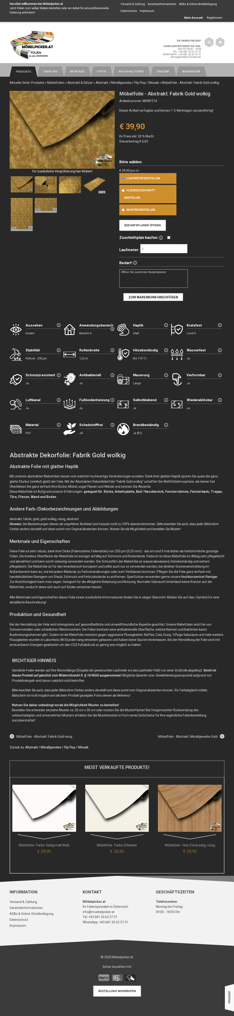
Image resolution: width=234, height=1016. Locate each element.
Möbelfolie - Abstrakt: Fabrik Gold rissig (44, 736)
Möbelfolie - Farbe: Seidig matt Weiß (44, 845)
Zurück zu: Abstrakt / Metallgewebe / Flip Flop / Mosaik (49, 747)
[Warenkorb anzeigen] (220, 42)
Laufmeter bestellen (143, 178)
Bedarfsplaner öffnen (142, 225)
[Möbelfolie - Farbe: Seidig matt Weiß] (44, 809)
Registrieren (214, 17)
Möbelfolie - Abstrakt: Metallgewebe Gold (188, 736)
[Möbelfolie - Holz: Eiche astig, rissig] (190, 809)
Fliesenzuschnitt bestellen (139, 194)
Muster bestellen (141, 209)
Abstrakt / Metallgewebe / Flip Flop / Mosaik (127, 82)
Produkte (37, 82)
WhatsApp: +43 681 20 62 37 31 (182, 54)
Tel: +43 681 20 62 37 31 (187, 51)
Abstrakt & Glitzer (80, 82)
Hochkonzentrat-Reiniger (199, 577)
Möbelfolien (55, 82)
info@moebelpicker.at (186, 57)
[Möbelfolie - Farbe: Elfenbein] (117, 809)
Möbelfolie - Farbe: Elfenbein (117, 845)
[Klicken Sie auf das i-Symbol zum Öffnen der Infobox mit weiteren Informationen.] (161, 237)
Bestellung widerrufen (117, 991)
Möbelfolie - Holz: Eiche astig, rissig (190, 845)
